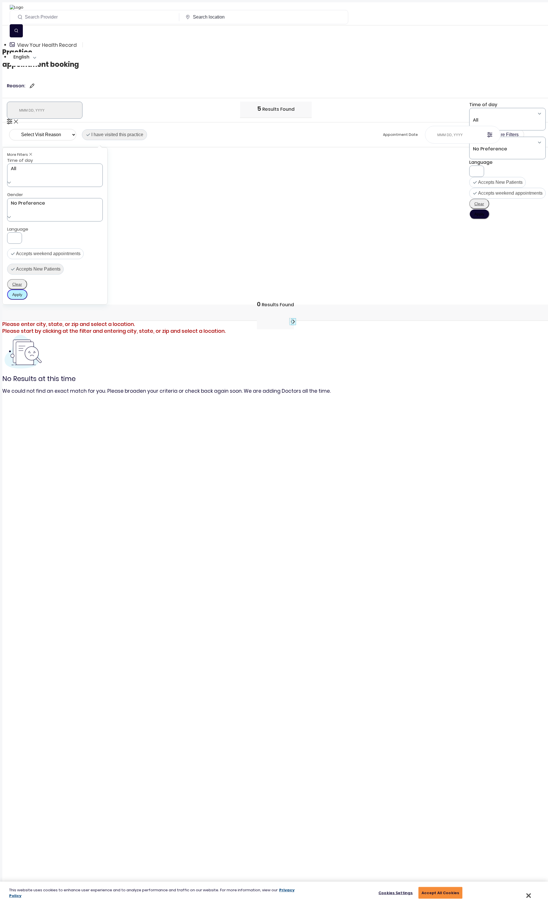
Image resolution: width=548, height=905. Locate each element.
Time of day (483, 105)
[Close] (528, 895)
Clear (479, 203)
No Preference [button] (28, 203)
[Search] (16, 30)
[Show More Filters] (9, 121)
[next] (290, 320)
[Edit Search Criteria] (32, 85)
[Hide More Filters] (16, 121)
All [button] (475, 120)
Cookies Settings (395, 893)
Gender (15, 194)
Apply (479, 214)
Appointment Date (400, 134)
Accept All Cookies (440, 893)
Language (481, 162)
